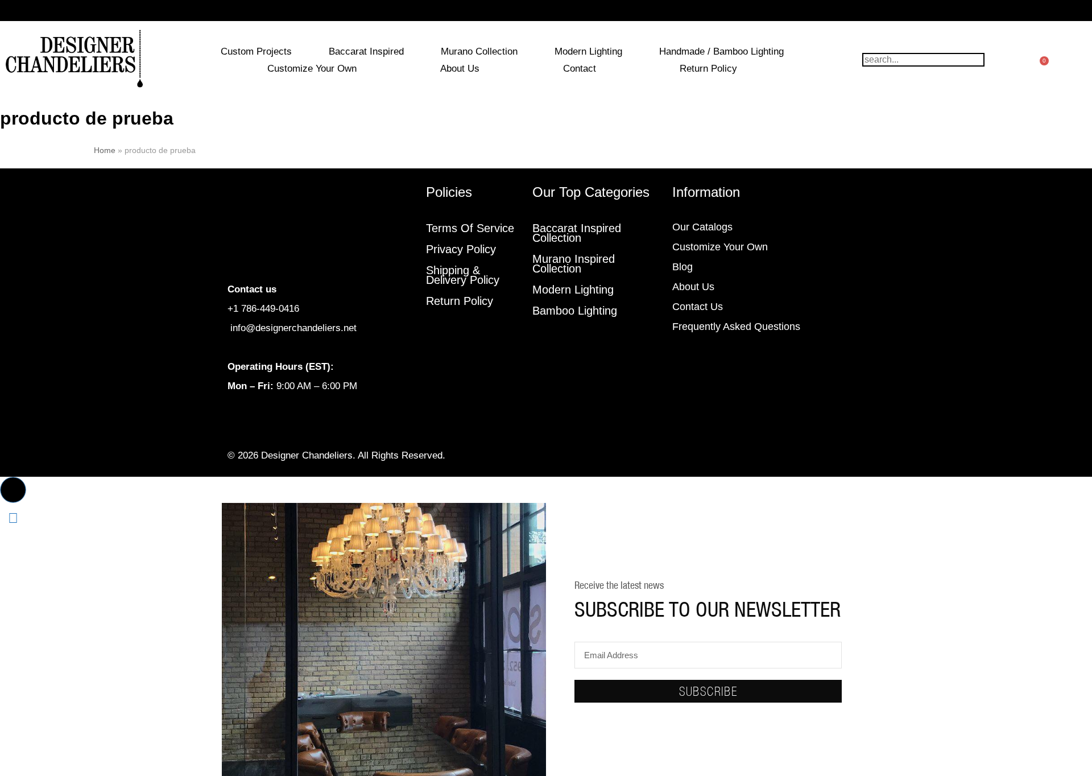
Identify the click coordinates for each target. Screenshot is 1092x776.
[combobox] (923, 60)
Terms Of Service (470, 228)
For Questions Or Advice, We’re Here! (546, 10)
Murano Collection (479, 51)
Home (104, 150)
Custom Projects (256, 51)
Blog (682, 267)
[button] (13, 490)
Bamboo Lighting (574, 310)
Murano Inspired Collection (573, 264)
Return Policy (708, 68)
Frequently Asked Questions (736, 326)
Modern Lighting (588, 51)
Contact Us (697, 306)
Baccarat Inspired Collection (576, 233)
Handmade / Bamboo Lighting (721, 51)
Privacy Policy (461, 249)
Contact (579, 68)
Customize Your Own (312, 68)
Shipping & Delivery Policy (462, 275)
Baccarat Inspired (366, 51)
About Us (459, 68)
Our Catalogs (702, 227)
